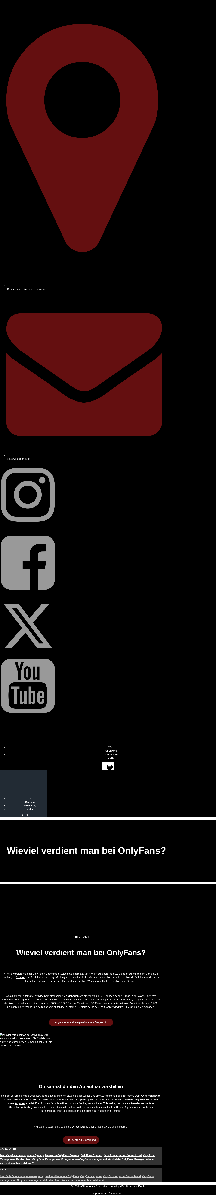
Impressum (99, 1193)
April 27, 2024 (81, 937)
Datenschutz (116, 1193)
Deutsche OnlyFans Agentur (62, 1155)
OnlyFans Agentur (91, 1155)
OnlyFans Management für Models (99, 1159)
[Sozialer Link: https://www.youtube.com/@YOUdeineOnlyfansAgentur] (28, 720)
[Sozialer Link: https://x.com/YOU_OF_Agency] (28, 652)
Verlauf (129, 1099)
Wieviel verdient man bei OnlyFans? (83, 1180)
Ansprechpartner (151, 1095)
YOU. (30, 798)
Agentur (82, 1099)
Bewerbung (30, 805)
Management (75, 996)
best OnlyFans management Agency (22, 1155)
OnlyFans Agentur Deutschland (123, 1155)
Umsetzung (16, 1107)
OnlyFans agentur (91, 1176)
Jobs (111, 758)
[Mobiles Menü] (108, 766)
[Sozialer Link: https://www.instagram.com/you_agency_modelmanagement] (28, 529)
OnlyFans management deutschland (38, 1180)
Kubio (141, 1186)
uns (125, 1003)
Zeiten (41, 1007)
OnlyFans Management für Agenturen (55, 1159)
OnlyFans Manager (133, 1159)
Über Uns (30, 802)
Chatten (20, 977)
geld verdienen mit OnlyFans (62, 1176)
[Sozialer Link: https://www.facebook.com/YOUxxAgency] (28, 597)
